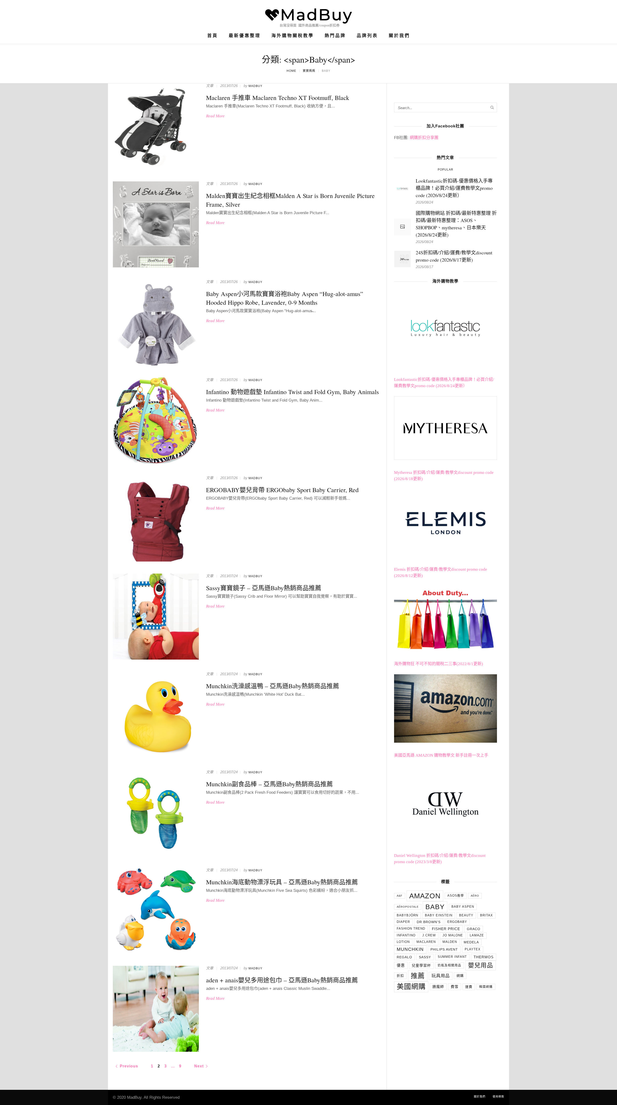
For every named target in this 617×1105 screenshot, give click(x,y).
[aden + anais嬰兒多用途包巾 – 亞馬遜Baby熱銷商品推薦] (156, 1009)
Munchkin (410, 949)
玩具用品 (440, 975)
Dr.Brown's (429, 922)
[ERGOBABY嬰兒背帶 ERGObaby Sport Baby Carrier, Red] (156, 519)
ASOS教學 (455, 895)
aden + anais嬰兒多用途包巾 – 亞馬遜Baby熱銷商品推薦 (282, 980)
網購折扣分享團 (424, 137)
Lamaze (477, 935)
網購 (460, 976)
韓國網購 (486, 986)
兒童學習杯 (421, 965)
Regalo (404, 957)
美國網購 (411, 987)
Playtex (473, 949)
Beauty (466, 915)
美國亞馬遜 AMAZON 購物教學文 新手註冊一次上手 (441, 755)
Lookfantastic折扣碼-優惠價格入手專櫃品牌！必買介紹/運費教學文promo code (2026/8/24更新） (454, 188)
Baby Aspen (462, 906)
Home (291, 71)
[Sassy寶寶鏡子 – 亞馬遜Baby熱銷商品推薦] (156, 617)
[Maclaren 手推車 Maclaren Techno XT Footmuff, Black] (156, 126)
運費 (468, 987)
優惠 (401, 965)
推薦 (418, 976)
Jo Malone (453, 935)
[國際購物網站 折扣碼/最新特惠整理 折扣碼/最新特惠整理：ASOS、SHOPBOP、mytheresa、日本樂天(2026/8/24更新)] (402, 226)
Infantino (406, 935)
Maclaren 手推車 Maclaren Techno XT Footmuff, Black (277, 97)
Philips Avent (444, 949)
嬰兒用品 (480, 965)
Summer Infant (452, 957)
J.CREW (429, 935)
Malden (450, 942)
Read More (215, 116)
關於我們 (479, 1096)
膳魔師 (438, 987)
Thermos (484, 957)
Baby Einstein (438, 915)
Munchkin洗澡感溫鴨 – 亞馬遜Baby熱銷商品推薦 (272, 686)
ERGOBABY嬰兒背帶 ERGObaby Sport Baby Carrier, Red (282, 490)
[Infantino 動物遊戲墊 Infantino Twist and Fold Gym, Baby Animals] (156, 420)
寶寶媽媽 (309, 71)
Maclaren (426, 942)
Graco (473, 929)
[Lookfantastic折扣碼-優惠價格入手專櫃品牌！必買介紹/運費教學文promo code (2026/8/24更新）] (402, 188)
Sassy (425, 957)
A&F (399, 895)
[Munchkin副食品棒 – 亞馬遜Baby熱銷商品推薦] (156, 813)
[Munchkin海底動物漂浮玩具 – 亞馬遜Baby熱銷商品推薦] (156, 911)
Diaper (403, 922)
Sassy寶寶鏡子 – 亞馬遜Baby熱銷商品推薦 (263, 588)
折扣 (400, 976)
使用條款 (498, 1096)
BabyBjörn (407, 915)
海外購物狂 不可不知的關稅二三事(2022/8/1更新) (438, 664)
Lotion (403, 942)
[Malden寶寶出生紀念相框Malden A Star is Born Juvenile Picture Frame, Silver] (156, 224)
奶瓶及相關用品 (449, 965)
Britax (486, 915)
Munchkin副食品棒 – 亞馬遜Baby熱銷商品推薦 (269, 784)
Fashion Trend (411, 928)
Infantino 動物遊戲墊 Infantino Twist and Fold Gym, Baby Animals (292, 392)
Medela (471, 942)
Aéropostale (408, 906)
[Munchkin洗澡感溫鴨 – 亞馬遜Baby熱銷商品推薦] (156, 715)
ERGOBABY (457, 922)
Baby (435, 907)
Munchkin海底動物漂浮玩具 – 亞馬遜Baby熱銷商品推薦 (282, 882)
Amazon (425, 896)
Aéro (475, 895)
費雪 (454, 987)
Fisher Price (446, 929)
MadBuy (255, 86)
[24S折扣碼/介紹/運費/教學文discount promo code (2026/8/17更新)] (402, 258)
